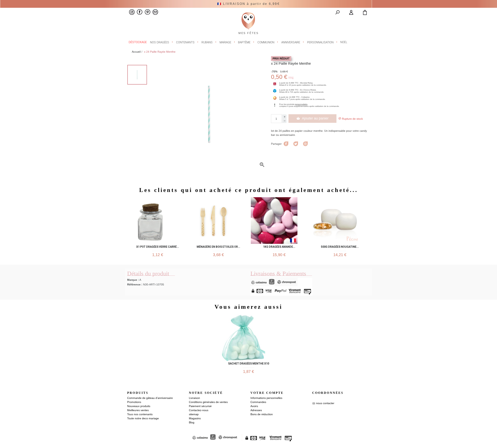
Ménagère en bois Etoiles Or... (218, 246)
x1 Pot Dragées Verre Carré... (157, 246)
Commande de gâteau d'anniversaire (150, 397)
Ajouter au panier (312, 118)
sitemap (194, 414)
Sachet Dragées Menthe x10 (248, 363)
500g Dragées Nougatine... (340, 246)
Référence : (134, 284)
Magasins (195, 418)
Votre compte (267, 392)
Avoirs (254, 406)
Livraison (194, 397)
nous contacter (325, 403)
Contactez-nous (198, 410)
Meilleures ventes (138, 410)
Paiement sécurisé (200, 406)
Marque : (133, 279)
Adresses (256, 410)
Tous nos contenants (140, 414)
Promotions (134, 402)
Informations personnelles (266, 397)
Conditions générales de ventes (208, 402)
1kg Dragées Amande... (279, 246)
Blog (191, 422)
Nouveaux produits (138, 406)
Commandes (258, 402)
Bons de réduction (261, 414)
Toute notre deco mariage (143, 418)
